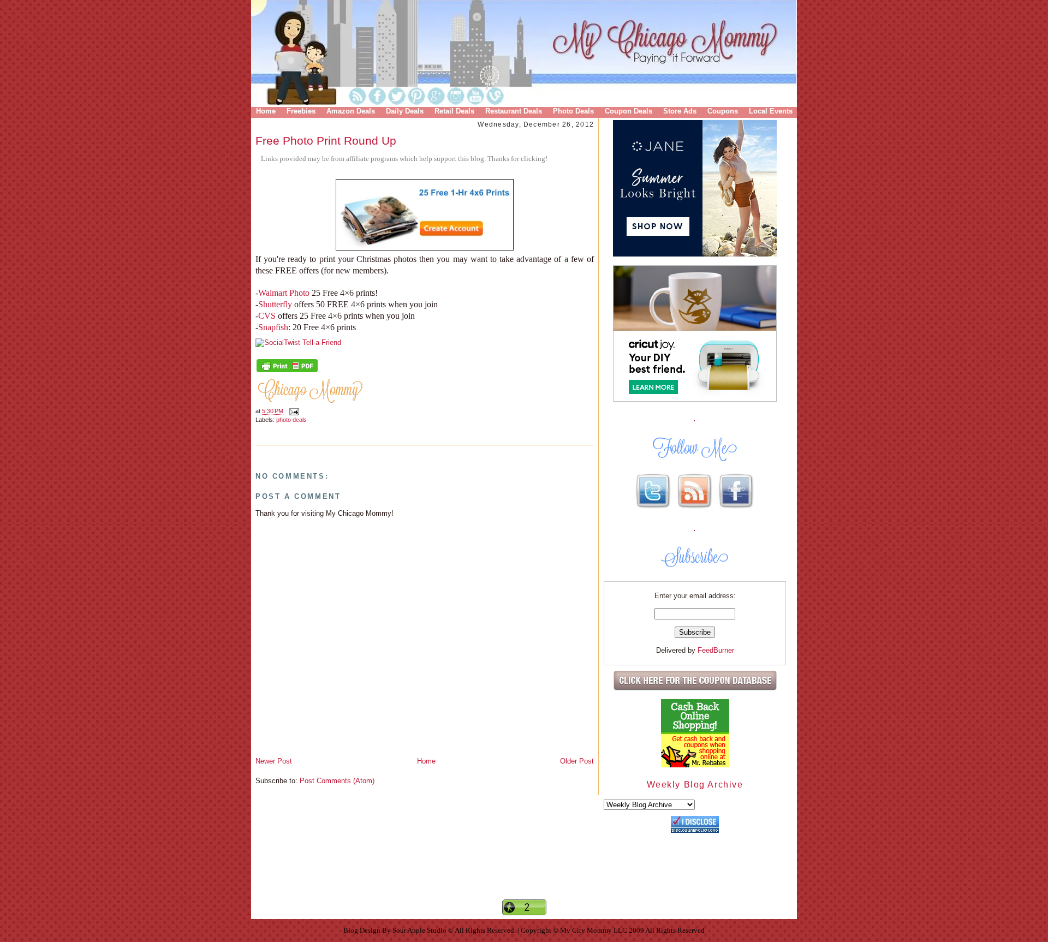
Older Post (577, 761)
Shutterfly (276, 304)
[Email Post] (292, 411)
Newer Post (273, 761)
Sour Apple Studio (420, 930)
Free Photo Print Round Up (325, 140)
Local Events (771, 111)
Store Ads (679, 111)
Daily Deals (405, 111)
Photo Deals (573, 111)
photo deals (291, 419)
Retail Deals (454, 111)
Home (266, 111)
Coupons (722, 111)
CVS (268, 315)
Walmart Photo (283, 292)
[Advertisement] (524, 879)
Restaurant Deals (513, 111)
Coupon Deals (628, 111)
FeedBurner (716, 650)
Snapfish (273, 327)
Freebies (301, 111)
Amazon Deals (350, 111)
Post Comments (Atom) (337, 781)
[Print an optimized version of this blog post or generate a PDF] (287, 371)
